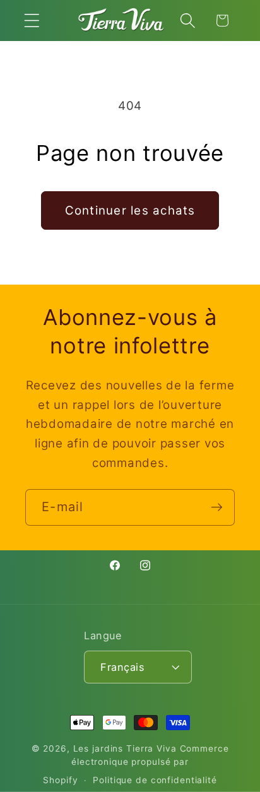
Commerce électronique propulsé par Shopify (135, 764)
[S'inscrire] (216, 507)
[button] (32, 20)
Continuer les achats (130, 210)
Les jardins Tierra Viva (125, 748)
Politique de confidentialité (155, 780)
